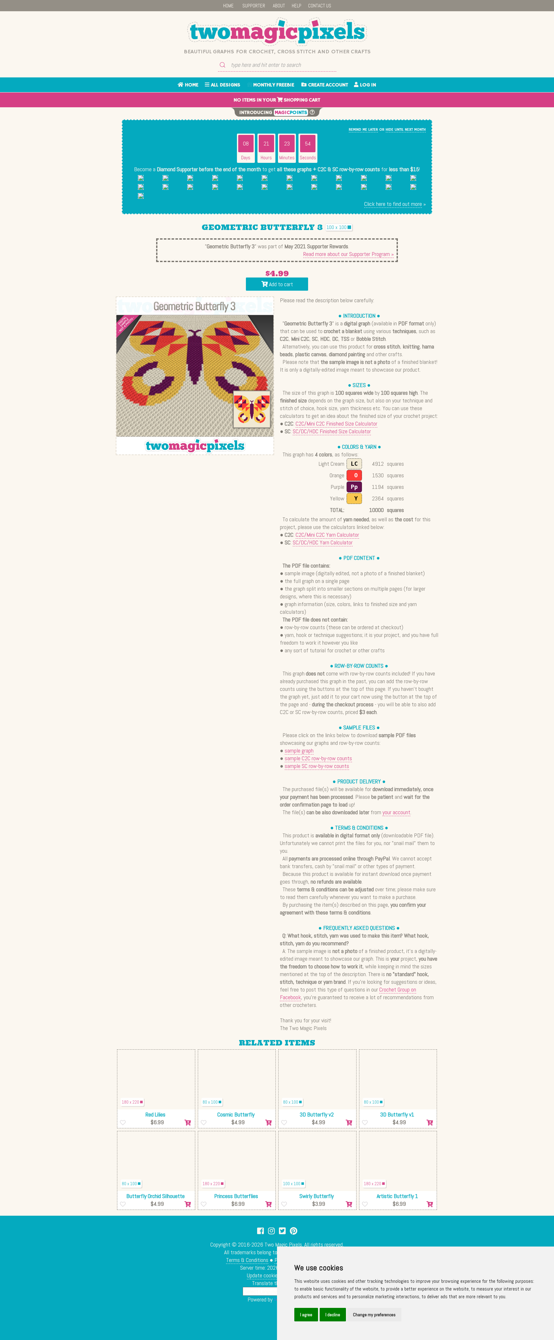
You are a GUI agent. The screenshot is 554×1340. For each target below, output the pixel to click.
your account (396, 812)
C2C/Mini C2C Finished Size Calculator (336, 423)
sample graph (299, 750)
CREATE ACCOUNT (327, 85)
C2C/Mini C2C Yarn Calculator (327, 534)
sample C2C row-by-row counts (318, 758)
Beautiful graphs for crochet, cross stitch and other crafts (277, 51)
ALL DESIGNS (224, 85)
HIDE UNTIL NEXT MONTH (406, 129)
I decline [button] (332, 1315)
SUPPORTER (253, 6)
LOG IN (367, 85)
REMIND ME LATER (363, 129)
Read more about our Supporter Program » (348, 254)
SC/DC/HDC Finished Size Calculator (332, 431)
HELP (296, 6)
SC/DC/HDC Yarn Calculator (323, 542)
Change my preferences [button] (374, 1315)
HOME (228, 6)
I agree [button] (306, 1315)
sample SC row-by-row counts (317, 766)
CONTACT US (319, 6)
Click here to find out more (393, 203)
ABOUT (279, 6)
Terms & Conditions (247, 1260)
